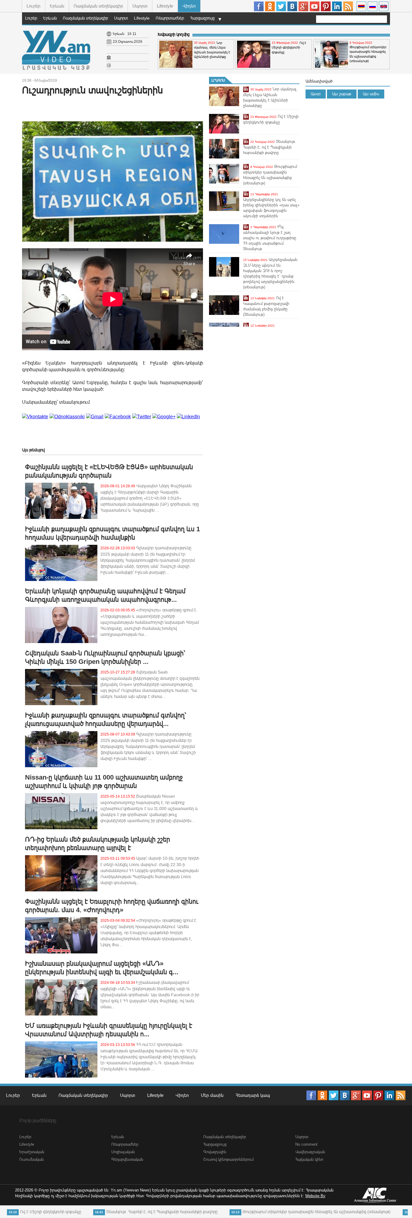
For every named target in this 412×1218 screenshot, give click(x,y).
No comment (306, 1144)
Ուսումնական (31, 1159)
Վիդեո (189, 5)
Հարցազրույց (202, 18)
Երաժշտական (31, 1152)
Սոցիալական (123, 1152)
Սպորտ (139, 5)
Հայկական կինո (309, 1159)
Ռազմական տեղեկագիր (98, 5)
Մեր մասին (212, 1095)
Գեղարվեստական (127, 1159)
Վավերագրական (310, 1152)
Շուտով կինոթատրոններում (228, 1159)
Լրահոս (218, 80)
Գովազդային (214, 1152)
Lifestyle (165, 5)
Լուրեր (33, 5)
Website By (315, 1196)
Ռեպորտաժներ (170, 18)
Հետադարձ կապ (253, 1095)
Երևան (57, 5)
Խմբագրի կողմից (173, 34)
